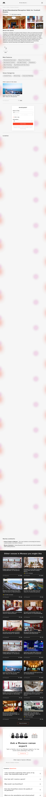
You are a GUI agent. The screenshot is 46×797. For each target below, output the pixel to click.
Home (4, 7)
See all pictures (40, 26)
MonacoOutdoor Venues (12, 762)
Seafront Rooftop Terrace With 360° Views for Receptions (11, 96)
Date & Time (16, 110)
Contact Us (23, 753)
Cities (8, 7)
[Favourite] (20, 558)
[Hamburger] (42, 3)
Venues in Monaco (14, 7)
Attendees (15, 119)
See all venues (23, 723)
